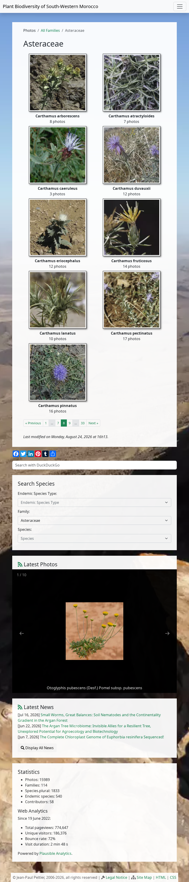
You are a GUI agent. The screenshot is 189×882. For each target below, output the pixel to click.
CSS (173, 877)
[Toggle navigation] (179, 6)
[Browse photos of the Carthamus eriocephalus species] (57, 226)
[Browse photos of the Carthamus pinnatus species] (57, 371)
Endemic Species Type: (37, 493)
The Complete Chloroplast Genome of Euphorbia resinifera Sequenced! (102, 736)
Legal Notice (116, 877)
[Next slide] (167, 633)
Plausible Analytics (55, 853)
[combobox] (94, 502)
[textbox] (92, 502)
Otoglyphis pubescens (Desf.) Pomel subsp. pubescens (94, 687)
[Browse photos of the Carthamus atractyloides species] (131, 82)
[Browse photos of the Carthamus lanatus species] (57, 299)
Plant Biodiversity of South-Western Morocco (50, 6)
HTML (161, 877)
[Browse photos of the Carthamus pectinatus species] (131, 299)
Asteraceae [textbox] (30, 520)
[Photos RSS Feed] (20, 564)
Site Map (144, 877)
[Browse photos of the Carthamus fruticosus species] (131, 226)
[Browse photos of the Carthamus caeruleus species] (57, 154)
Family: (24, 511)
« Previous (33, 423)
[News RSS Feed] (20, 707)
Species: (25, 529)
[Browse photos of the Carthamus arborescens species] (57, 82)
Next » (93, 423)
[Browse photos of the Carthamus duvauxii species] (131, 154)
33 (83, 423)
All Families (50, 30)
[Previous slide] (22, 633)
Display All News (39, 747)
